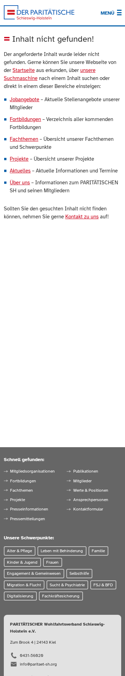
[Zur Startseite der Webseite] (39, 13)
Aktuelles (20, 171)
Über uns (20, 182)
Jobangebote (24, 99)
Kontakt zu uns (82, 217)
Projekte (19, 159)
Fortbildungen (25, 119)
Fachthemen (24, 139)
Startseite (23, 70)
